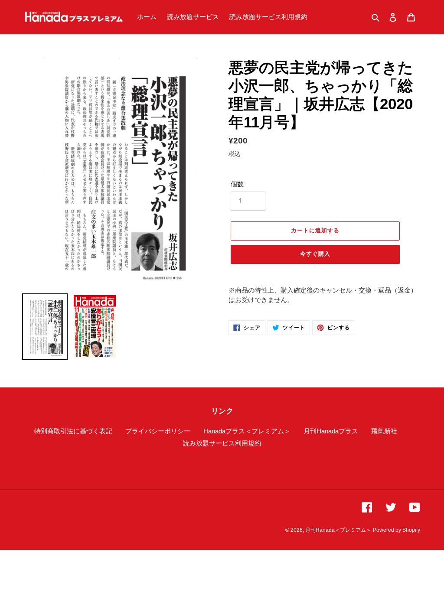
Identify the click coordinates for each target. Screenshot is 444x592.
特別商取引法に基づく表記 (73, 431)
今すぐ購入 (315, 253)
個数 (237, 184)
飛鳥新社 (384, 431)
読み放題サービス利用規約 (222, 443)
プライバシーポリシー (157, 431)
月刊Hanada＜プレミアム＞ (338, 530)
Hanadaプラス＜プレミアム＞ (247, 431)
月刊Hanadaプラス (331, 431)
